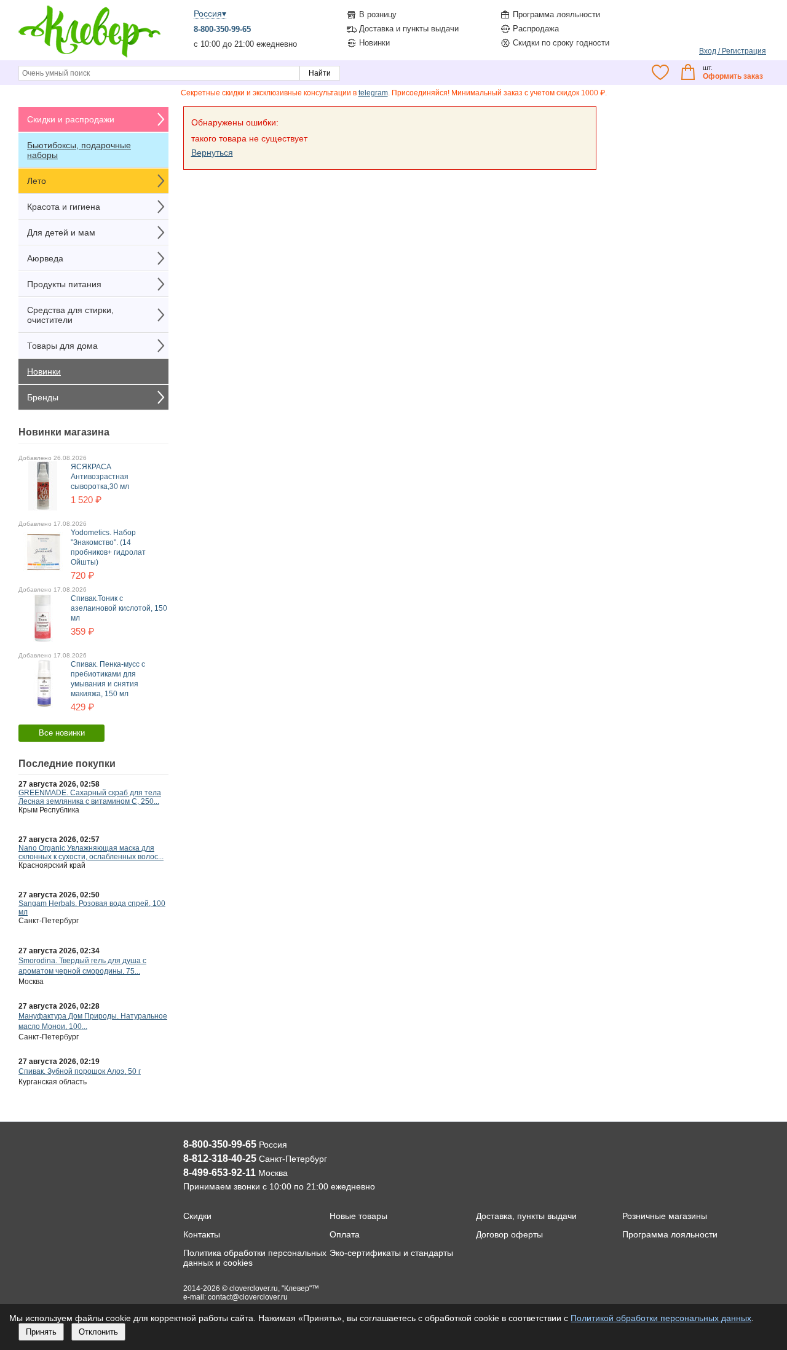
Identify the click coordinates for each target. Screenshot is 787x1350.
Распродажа (536, 28)
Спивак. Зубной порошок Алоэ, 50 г (79, 1071)
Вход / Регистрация (732, 51)
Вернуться (212, 152)
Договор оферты (509, 1234)
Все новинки (62, 732)
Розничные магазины (664, 1216)
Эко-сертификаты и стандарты (391, 1253)
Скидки (197, 1216)
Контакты (201, 1234)
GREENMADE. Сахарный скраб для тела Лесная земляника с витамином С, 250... (89, 797)
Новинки (374, 42)
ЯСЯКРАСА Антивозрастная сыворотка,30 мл (100, 477)
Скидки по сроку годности (561, 42)
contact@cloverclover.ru (248, 1297)
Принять (41, 1331)
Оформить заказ (733, 76)
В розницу (378, 14)
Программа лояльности (556, 14)
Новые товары (358, 1216)
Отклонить (98, 1331)
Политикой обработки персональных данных (661, 1318)
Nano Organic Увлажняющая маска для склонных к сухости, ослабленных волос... (91, 852)
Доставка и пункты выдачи (409, 28)
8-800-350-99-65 (222, 29)
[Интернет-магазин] (90, 56)
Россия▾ (210, 13)
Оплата (345, 1234)
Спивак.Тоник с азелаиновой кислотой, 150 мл (119, 608)
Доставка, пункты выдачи (526, 1216)
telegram (373, 93)
